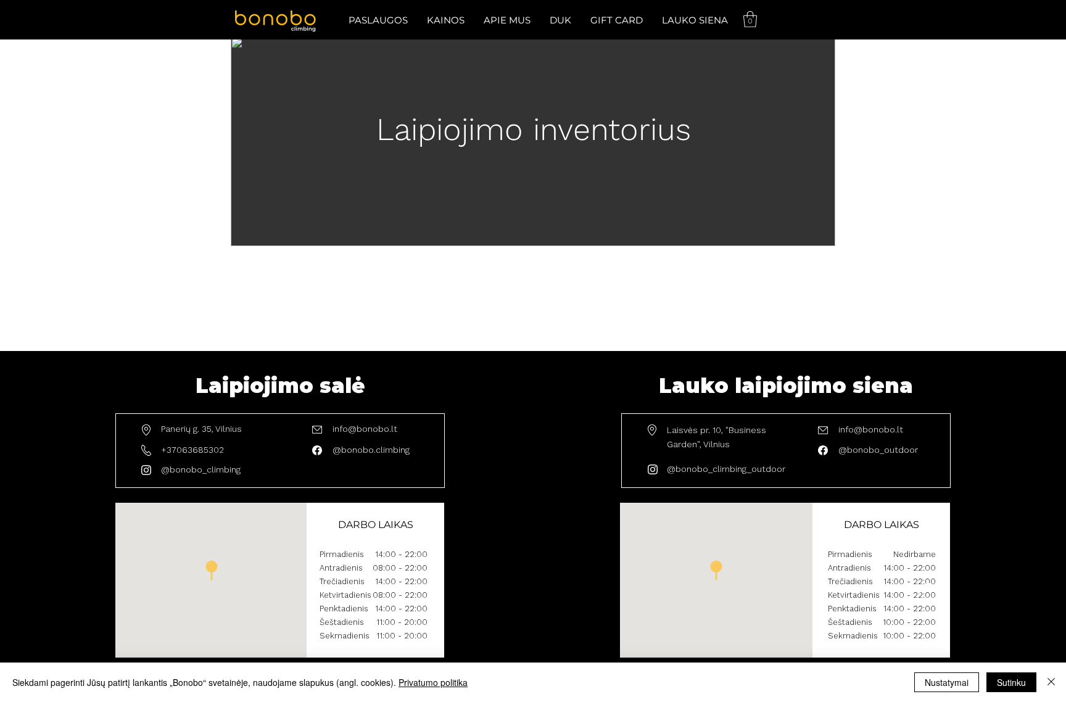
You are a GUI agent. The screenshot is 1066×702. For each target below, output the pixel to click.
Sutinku (1011, 682)
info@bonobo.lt (365, 429)
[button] (378, 20)
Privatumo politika (433, 682)
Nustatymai (947, 682)
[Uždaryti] (1051, 682)
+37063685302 (192, 450)
